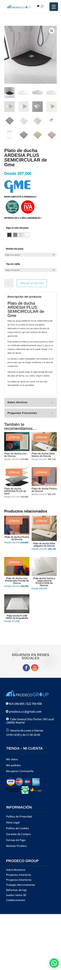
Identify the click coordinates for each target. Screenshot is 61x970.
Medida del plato (14, 248)
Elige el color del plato (17, 228)
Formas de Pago (16, 840)
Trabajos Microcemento (20, 885)
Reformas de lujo (16, 890)
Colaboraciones (15, 900)
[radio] (9, 235)
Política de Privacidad (19, 816)
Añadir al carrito (31, 283)
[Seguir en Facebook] (26, 667)
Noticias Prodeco (16, 846)
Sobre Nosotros (15, 869)
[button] (52, 31)
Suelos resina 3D (16, 895)
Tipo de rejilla (13, 264)
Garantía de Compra (18, 834)
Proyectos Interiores (18, 875)
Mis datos (12, 759)
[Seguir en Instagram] (34, 667)
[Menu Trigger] (53, 6)
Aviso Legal (13, 822)
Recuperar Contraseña (19, 771)
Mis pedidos (13, 765)
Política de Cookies (17, 828)
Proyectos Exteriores (18, 880)
